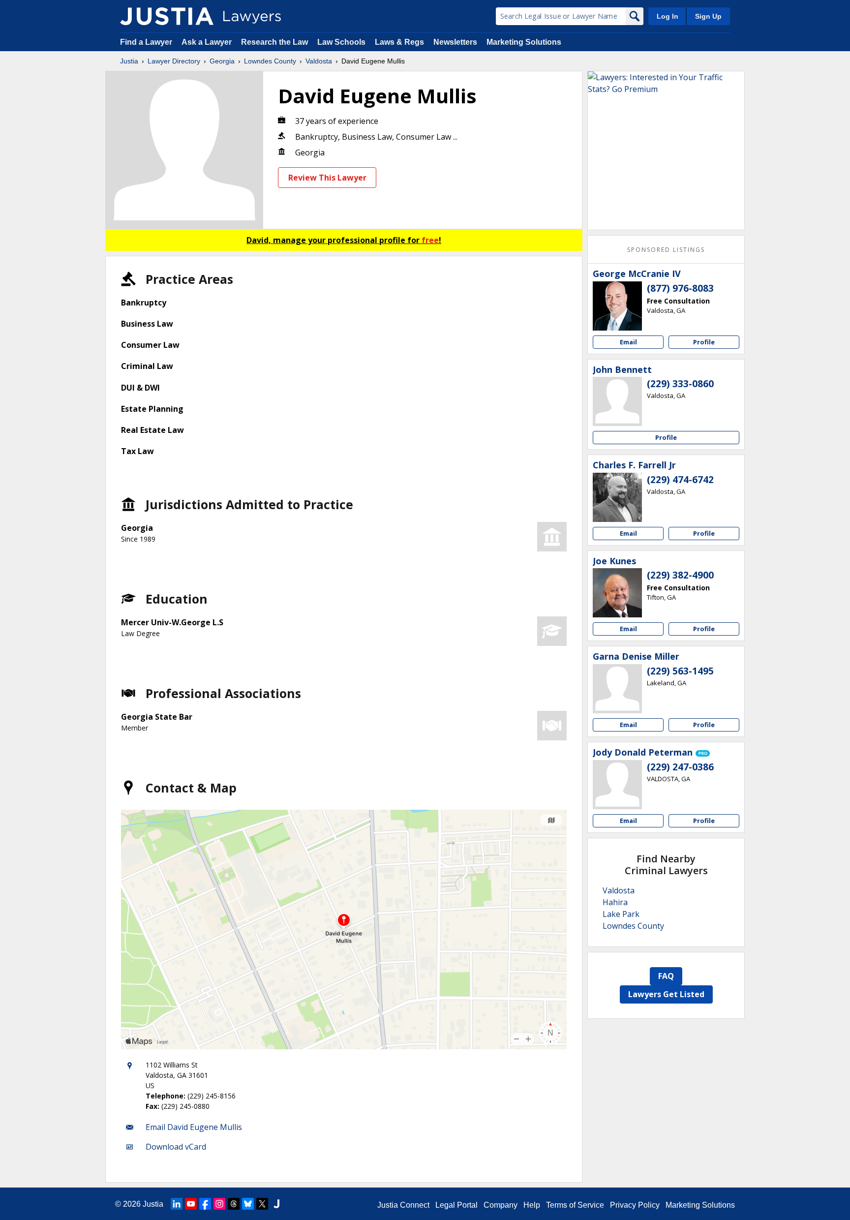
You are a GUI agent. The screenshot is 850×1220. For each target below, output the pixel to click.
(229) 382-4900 (680, 575)
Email (628, 341)
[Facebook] (205, 1204)
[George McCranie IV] (617, 306)
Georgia (222, 61)
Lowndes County (270, 61)
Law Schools (341, 42)
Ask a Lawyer (208, 42)
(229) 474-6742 (680, 479)
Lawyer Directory (174, 61)
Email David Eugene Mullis (194, 1127)
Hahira (615, 902)
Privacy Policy (635, 1205)
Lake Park (621, 914)
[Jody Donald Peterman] (617, 784)
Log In (667, 16)
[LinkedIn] (176, 1204)
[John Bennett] (617, 401)
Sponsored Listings (666, 249)
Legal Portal (456, 1205)
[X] (262, 1204)
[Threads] (234, 1204)
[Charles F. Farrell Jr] (617, 497)
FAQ (666, 976)
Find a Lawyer (146, 42)
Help (531, 1205)
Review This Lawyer (327, 177)
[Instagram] (219, 1204)
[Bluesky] (248, 1204)
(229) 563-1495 (680, 671)
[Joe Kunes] (617, 592)
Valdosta (318, 61)
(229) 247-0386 (680, 767)
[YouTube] (191, 1204)
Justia (129, 61)
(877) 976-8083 (680, 288)
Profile (704, 341)
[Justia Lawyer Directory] (166, 16)
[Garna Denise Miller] (617, 688)
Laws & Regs (399, 42)
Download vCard (176, 1146)
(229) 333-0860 (680, 383)
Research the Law (274, 42)
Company (500, 1205)
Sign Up (708, 16)
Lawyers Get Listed (666, 994)
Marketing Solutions (523, 42)
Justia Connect (403, 1205)
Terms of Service (575, 1205)
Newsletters (455, 42)
